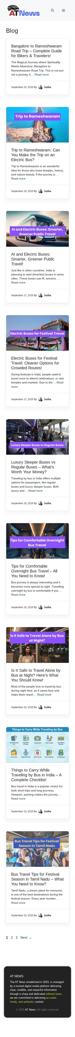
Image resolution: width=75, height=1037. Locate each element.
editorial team (53, 993)
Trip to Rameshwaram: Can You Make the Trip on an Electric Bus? (35, 155)
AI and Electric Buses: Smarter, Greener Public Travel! (32, 259)
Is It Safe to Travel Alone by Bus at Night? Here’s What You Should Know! (35, 675)
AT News (30, 1009)
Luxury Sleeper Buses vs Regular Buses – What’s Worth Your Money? (33, 467)
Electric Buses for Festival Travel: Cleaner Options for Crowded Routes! (35, 363)
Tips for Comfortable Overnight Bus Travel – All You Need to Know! (34, 571)
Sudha (47, 87)
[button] (52, 10)
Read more (42, 74)
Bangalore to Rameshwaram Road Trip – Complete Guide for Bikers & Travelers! (36, 51)
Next (26, 937)
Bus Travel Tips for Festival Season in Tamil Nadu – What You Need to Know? (37, 879)
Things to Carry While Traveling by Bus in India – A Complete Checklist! (36, 775)
